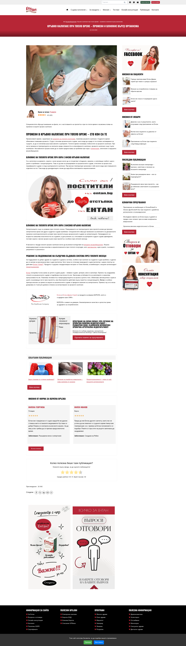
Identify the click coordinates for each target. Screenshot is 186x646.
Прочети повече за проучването (89, 337)
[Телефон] (134, 2)
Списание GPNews (69, 623)
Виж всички (34, 387)
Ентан (28, 273)
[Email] (47, 492)
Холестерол (135, 617)
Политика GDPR (34, 626)
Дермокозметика (137, 614)
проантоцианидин (32, 267)
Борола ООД (66, 617)
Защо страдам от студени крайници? (41, 379)
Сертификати (33, 629)
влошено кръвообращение (93, 245)
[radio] (63, 472)
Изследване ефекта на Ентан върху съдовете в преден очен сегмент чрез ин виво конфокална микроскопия (140, 219)
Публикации (145, 10)
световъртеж (92, 247)
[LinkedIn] (43, 492)
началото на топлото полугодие (64, 139)
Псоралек (100, 629)
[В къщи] (64, 21)
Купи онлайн (155, 2)
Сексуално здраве (137, 626)
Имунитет (100, 620)
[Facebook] (130, 2)
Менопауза (135, 623)
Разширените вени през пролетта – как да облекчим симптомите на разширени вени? (145, 186)
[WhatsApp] (51, 492)
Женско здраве (102, 614)
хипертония (95, 148)
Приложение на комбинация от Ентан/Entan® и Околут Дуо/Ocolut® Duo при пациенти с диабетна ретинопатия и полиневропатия (141, 209)
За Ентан (31, 614)
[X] (40, 492)
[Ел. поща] (137, 2)
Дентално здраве (137, 629)
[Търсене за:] (114, 2)
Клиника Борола (68, 620)
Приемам (88, 642)
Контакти (155, 10)
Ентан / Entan (38, 264)
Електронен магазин (69, 614)
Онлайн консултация (129, 10)
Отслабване (135, 620)
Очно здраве (101, 617)
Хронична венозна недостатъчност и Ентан (138, 226)
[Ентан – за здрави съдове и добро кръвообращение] (67, 9)
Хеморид (100, 623)
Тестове (116, 10)
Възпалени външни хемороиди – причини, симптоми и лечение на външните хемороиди (142, 167)
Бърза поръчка (145, 2)
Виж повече (99, 642)
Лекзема (99, 626)
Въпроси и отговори (35, 617)
